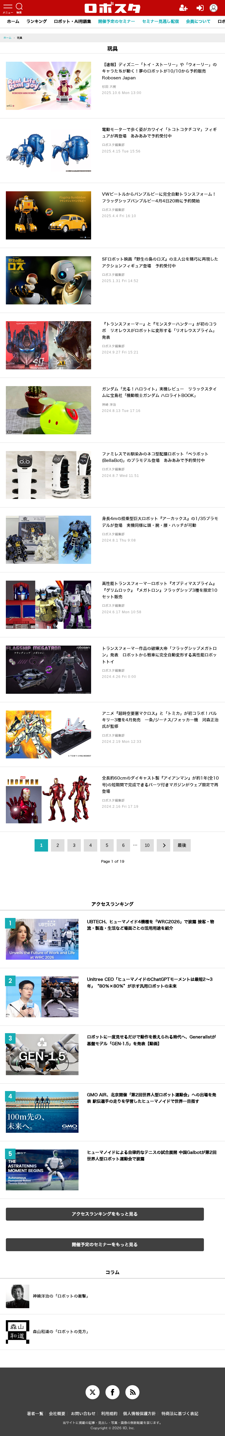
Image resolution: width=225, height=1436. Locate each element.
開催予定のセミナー (116, 21)
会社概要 (57, 1414)
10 (147, 845)
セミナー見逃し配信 (160, 21)
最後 (182, 845)
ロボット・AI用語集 (72, 21)
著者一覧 (35, 1414)
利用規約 (109, 1414)
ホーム (13, 21)
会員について (198, 21)
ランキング (36, 21)
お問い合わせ (83, 1414)
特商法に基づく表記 (179, 1414)
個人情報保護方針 (139, 1414)
